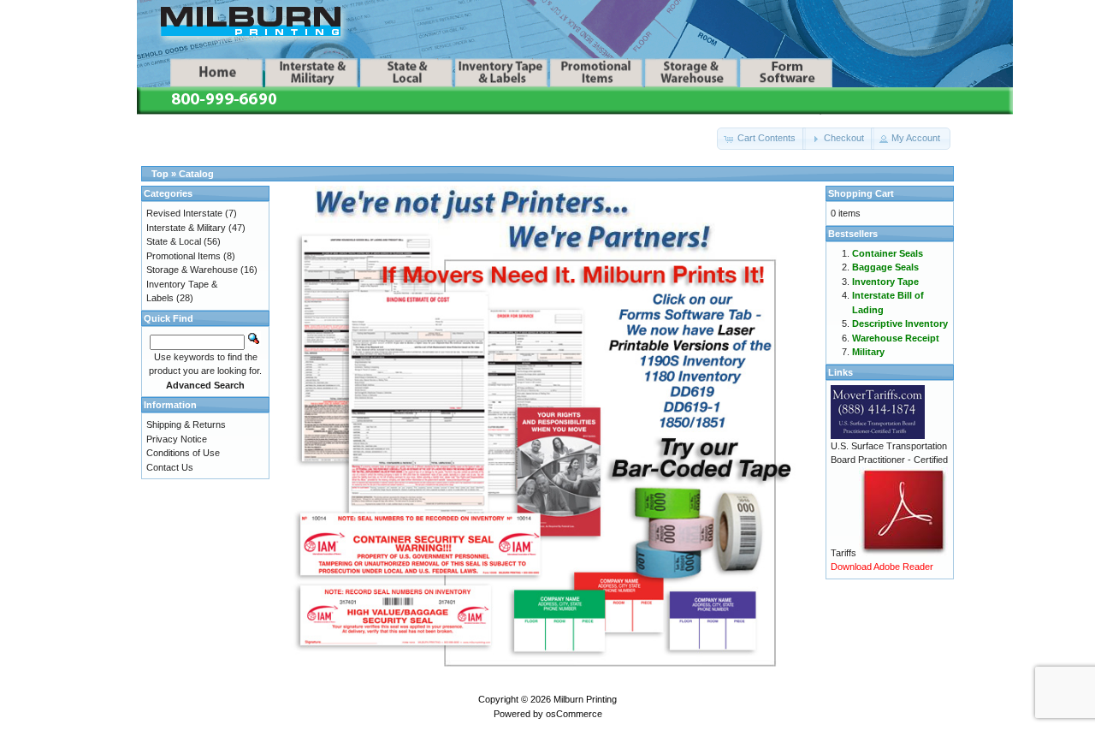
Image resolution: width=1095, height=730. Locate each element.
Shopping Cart (861, 193)
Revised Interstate (184, 213)
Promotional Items (183, 256)
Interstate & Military (186, 228)
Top (160, 174)
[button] (761, 139)
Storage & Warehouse (192, 269)
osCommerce (574, 714)
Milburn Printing (585, 699)
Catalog (196, 174)
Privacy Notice (176, 439)
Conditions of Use (183, 453)
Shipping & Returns (186, 424)
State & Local (173, 241)
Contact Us (169, 467)
